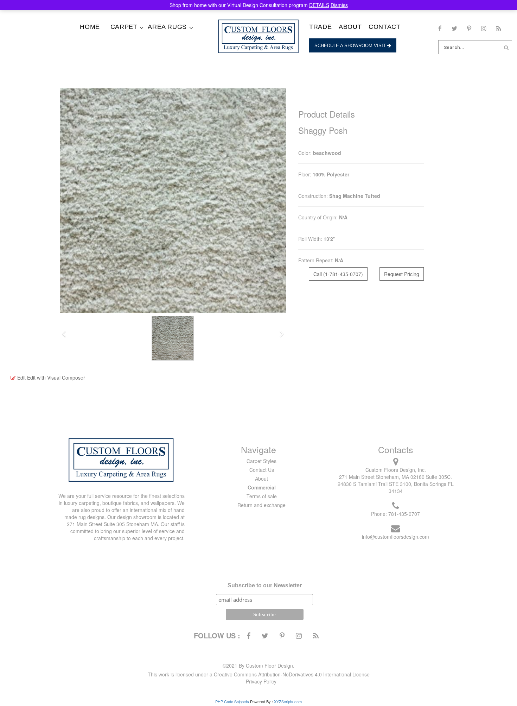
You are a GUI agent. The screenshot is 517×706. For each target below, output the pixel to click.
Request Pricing (401, 273)
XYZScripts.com (288, 701)
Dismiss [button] (339, 4)
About (350, 26)
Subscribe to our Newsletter (265, 585)
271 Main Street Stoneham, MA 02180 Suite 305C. (395, 476)
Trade (320, 26)
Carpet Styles (261, 460)
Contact (384, 26)
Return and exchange (261, 504)
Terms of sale (262, 496)
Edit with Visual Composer (56, 377)
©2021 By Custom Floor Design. (258, 665)
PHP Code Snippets (232, 701)
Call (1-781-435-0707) (338, 273)
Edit (21, 377)
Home (90, 26)
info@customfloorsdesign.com (395, 536)
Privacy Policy (261, 681)
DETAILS (319, 4)
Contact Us (261, 469)
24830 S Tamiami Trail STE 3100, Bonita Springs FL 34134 (396, 487)
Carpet (124, 26)
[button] (64, 334)
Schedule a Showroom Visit (350, 45)
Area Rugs (167, 26)
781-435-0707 (404, 513)
